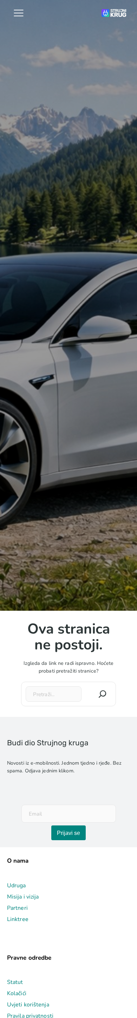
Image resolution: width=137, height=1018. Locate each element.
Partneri (17, 908)
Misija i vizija (23, 897)
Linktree (17, 919)
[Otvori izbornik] (19, 13)
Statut (15, 982)
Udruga (16, 885)
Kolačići (16, 993)
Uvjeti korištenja (28, 1005)
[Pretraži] (102, 693)
